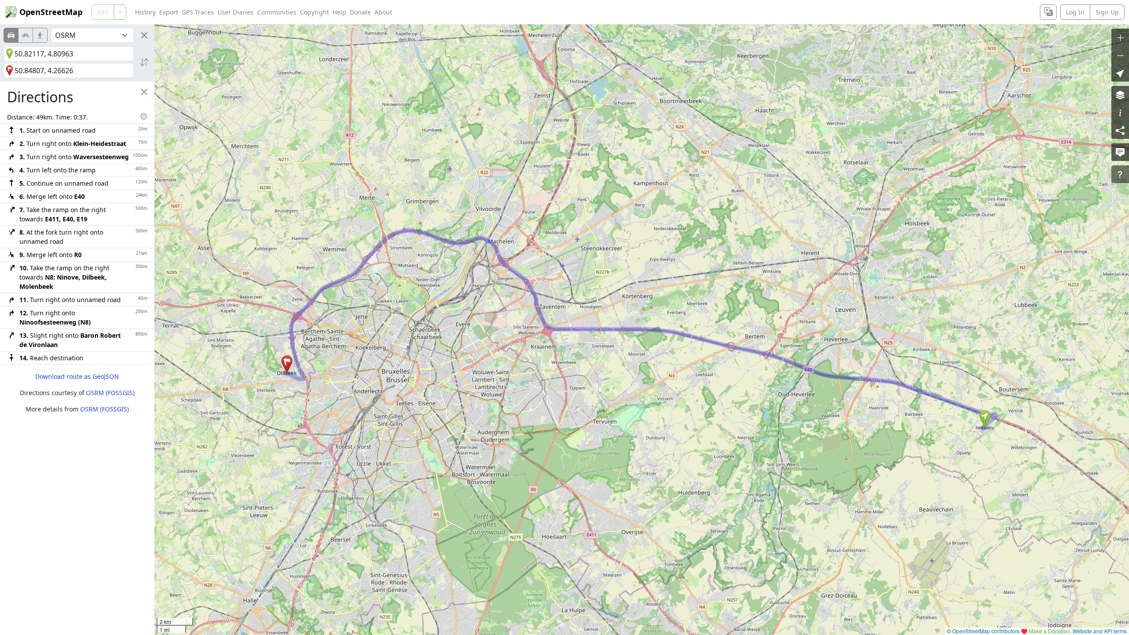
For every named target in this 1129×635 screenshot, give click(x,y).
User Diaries (235, 12)
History (145, 12)
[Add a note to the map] (1120, 152)
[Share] (1120, 130)
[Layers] (1120, 95)
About (383, 12)
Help (339, 12)
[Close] (144, 35)
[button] (985, 419)
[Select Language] (1048, 12)
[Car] (11, 35)
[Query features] (1120, 174)
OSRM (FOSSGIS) (110, 392)
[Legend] (1120, 112)
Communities (276, 12)
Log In (1075, 12)
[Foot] (40, 35)
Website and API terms (1100, 631)
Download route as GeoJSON (77, 376)
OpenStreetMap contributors (986, 631)
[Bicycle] (25, 35)
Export (168, 12)
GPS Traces (198, 12)
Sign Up (1107, 12)
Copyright (314, 12)
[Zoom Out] (1120, 55)
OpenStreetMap (50, 12)
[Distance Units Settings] (143, 116)
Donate (360, 12)
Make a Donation (1049, 631)
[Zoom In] (1120, 37)
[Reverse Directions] (144, 62)
